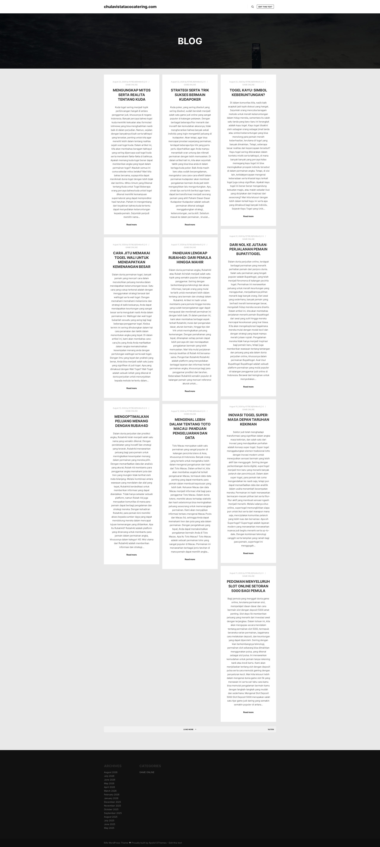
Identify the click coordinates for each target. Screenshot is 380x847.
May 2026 (109, 783)
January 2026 (111, 798)
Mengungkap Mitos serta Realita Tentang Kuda (132, 94)
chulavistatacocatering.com (119, 6)
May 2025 (109, 828)
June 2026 (109, 779)
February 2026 (111, 794)
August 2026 (110, 772)
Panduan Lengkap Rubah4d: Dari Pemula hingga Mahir (189, 257)
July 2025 (109, 820)
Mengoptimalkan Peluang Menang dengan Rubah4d (131, 421)
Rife (106, 842)
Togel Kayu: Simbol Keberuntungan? (248, 92)
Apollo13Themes (158, 842)
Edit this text (265, 7)
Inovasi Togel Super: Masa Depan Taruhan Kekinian (248, 419)
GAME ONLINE (132, 85)
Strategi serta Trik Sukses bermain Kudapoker (190, 94)
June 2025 (109, 824)
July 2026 (109, 776)
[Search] (252, 7)
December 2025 (112, 802)
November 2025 (112, 805)
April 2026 (109, 787)
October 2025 (111, 809)
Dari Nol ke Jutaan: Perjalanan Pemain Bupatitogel (248, 249)
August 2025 (110, 816)
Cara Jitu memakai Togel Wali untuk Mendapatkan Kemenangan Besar (131, 260)
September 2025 (113, 813)
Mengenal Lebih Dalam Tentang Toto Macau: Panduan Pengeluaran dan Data (190, 428)
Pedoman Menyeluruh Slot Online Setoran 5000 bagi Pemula (248, 586)
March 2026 (110, 790)
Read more (131, 224)
